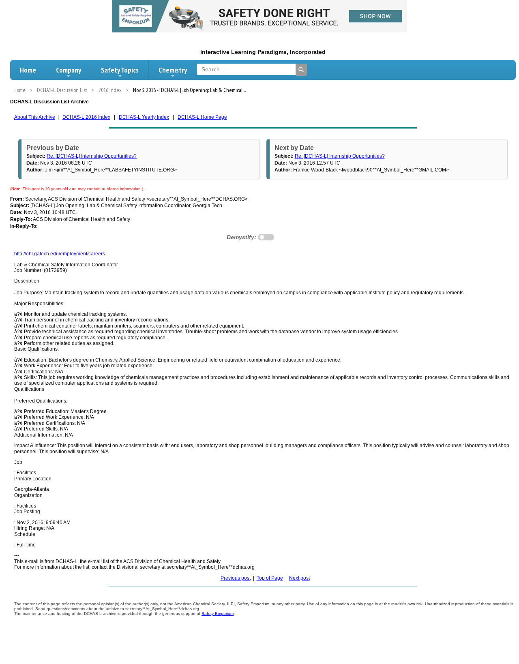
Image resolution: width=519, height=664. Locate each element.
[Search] (301, 70)
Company (68, 70)
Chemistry (173, 70)
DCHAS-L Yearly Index (144, 117)
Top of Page (270, 578)
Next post (299, 578)
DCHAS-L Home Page (202, 117)
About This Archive (34, 117)
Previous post (236, 578)
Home (28, 70)
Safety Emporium (218, 613)
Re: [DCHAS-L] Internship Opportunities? (92, 156)
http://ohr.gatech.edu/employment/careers (59, 254)
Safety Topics (120, 70)
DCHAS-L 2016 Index (86, 117)
